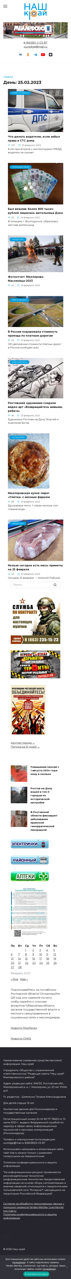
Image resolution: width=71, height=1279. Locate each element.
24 (41, 963)
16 (33, 958)
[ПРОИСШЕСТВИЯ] (35, 202)
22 (26, 963)
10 (40, 954)
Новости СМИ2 (21, 1038)
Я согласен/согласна (36, 1274)
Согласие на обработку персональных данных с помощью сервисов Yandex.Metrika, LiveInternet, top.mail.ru (33, 1207)
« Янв (14, 979)
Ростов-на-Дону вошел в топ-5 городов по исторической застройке (41, 795)
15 (26, 958)
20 (12, 963)
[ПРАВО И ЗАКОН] (35, 129)
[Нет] (67, 1267)
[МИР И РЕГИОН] (35, 325)
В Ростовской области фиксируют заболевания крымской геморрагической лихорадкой (44, 821)
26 (55, 963)
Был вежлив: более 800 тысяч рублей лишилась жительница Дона (35, 210)
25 (47, 963)
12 (54, 954)
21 (19, 963)
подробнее (19, 1262)
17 (40, 958)
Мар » (24, 979)
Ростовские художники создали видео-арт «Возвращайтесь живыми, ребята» (35, 406)
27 (12, 967)
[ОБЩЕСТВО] (35, 270)
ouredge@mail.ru (35, 46)
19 (54, 958)
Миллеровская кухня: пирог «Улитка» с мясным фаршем (29, 495)
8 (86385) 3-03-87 (35, 42)
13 (12, 958)
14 (19, 958)
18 (47, 958)
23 (34, 963)
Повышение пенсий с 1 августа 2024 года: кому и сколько (45, 771)
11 (47, 954)
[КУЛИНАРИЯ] (28, 486)
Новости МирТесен (24, 1028)
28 (20, 967)
